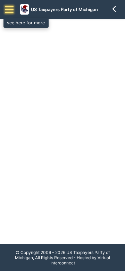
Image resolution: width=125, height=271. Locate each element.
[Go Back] (114, 9)
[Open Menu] (9, 9)
